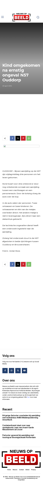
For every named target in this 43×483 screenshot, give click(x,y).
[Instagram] (11, 370)
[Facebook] (12, 138)
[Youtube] (24, 370)
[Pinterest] (23, 138)
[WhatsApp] (28, 138)
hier (28, 397)
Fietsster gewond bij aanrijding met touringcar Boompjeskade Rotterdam (19, 436)
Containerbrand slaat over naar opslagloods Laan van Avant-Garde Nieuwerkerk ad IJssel (18, 427)
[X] (17, 138)
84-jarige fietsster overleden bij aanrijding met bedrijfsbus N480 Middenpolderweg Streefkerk (21, 417)
